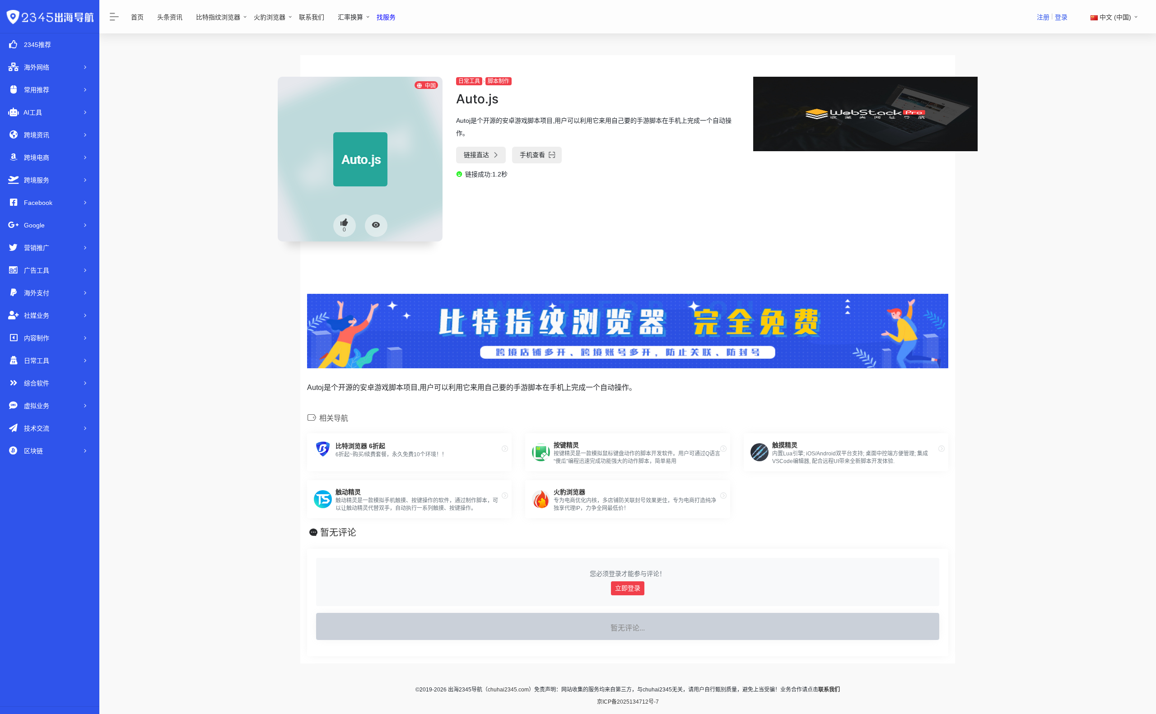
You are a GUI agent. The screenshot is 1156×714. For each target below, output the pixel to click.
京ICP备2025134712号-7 (628, 702)
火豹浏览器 (269, 17)
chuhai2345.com (508, 689)
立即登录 (627, 588)
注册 (1043, 17)
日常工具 (469, 81)
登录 (1061, 17)
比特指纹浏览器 (218, 17)
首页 (137, 17)
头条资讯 (169, 17)
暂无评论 (338, 532)
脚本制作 (498, 81)
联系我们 (311, 17)
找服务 (386, 17)
